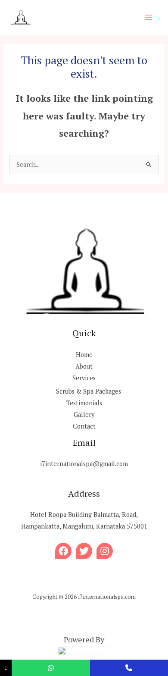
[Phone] (129, 668)
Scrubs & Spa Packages (88, 391)
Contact (84, 426)
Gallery (84, 414)
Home (84, 355)
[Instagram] (104, 551)
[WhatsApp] (51, 668)
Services (84, 378)
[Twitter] (84, 551)
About (84, 366)
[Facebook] (63, 551)
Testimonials (84, 403)
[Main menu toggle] (149, 17)
